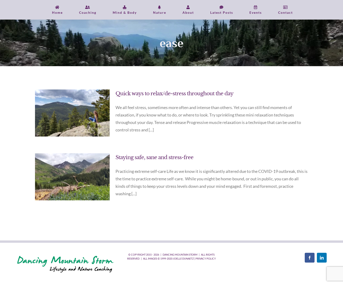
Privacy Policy (206, 258)
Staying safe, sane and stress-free (154, 157)
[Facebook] (310, 258)
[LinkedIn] (322, 258)
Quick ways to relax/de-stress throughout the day (174, 93)
